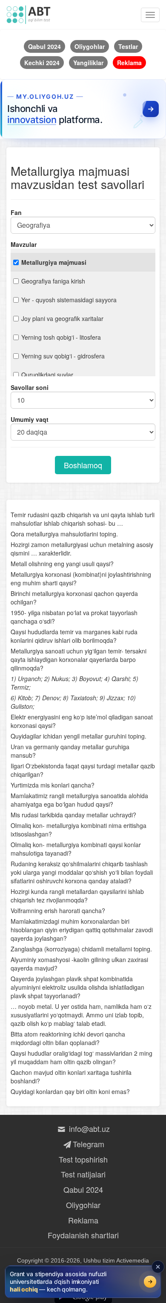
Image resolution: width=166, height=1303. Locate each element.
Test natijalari (83, 1174)
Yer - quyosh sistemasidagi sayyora (69, 299)
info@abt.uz (88, 1128)
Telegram (88, 1143)
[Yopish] (158, 1266)
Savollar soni (30, 387)
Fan (16, 212)
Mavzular (24, 244)
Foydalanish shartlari (83, 1234)
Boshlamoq (83, 464)
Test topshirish (83, 1159)
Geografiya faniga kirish (53, 281)
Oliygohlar (83, 1204)
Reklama (83, 1220)
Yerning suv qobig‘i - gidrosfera (63, 356)
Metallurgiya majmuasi (53, 262)
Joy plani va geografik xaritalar (62, 318)
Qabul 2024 (83, 1189)
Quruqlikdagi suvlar (47, 374)
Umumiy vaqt (30, 419)
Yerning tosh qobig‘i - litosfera (61, 337)
